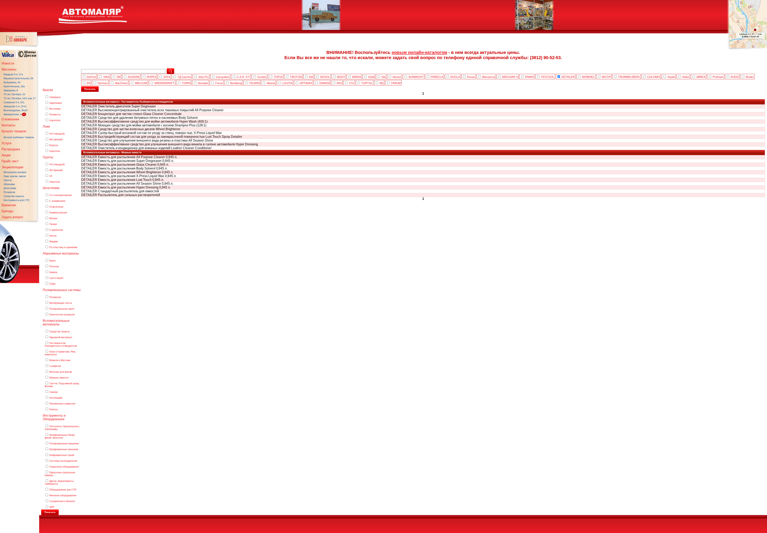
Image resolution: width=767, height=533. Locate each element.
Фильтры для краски (60, 372)
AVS (339, 83)
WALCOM (141, 83)
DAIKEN (324, 83)
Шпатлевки (10, 188)
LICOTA (287, 83)
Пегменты (55, 114)
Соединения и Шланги (62, 501)
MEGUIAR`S (510, 76)
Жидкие (53, 241)
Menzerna (488, 76)
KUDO (735, 76)
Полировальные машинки (64, 443)
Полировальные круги (61, 308)
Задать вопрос (12, 217)
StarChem (121, 83)
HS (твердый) (57, 133)
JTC (351, 83)
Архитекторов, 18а (14, 86)
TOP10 (278, 76)
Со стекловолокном (60, 195)
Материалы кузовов (15, 172)
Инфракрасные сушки (61, 455)
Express (53, 145)
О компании (10, 119)
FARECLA (437, 76)
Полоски (54, 266)
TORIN (186, 83)
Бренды (7, 211)
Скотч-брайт (56, 278)
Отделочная (56, 206)
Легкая (53, 224)
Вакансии (9, 205)
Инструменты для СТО (16, 200)
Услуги (6, 143)
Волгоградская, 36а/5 (16, 110)
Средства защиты (14, 196)
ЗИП (51, 507)
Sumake (203, 83)
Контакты (8, 125)
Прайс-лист (10, 161)
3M (119, 76)
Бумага (53, 272)
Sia (383, 76)
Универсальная (58, 212)
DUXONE (134, 76)
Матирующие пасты (60, 303)
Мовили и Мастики (59, 360)
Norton (397, 76)
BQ (382, 83)
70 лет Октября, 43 (14, 94)
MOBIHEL (588, 76)
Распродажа (11, 149)
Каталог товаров (14, 131)
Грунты (8, 180)
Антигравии (56, 397)
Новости (8, 63)
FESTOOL (547, 76)
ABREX (700, 76)
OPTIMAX (306, 83)
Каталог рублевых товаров (19, 137)
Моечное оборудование (63, 495)
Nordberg (236, 83)
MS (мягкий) (56, 139)
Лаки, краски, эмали (15, 176)
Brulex (750, 76)
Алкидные (55, 97)
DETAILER (568, 76)
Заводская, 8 (11, 90)
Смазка (53, 392)
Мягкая (53, 218)
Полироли (9, 192)
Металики (55, 108)
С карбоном (56, 230)
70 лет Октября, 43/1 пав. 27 (20, 98)
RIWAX (529, 76)
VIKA (106, 76)
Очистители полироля (62, 314)
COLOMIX (653, 76)
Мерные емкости (59, 377)
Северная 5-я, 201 (14, 102)
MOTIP (606, 76)
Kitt (311, 76)
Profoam (718, 76)
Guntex (261, 76)
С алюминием (57, 201)
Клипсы (53, 409)
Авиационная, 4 (13, 114)
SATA (166, 76)
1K (50, 176)
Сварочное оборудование (64, 466)
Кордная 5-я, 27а (13, 74)
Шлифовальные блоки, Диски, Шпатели (60, 436)
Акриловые (55, 103)
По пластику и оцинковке (63, 247)
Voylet (671, 76)
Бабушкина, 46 (12, 82)
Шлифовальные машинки (63, 449)
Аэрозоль (54, 151)
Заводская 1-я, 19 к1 (15, 106)
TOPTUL (367, 83)
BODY (341, 76)
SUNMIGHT (415, 76)
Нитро (53, 235)
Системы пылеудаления (63, 461)
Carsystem (223, 76)
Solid (371, 76)
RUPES (151, 76)
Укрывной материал (60, 337)
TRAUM (396, 83)
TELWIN (254, 83)
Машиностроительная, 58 (18, 78)
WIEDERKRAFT (164, 83)
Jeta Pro (203, 76)
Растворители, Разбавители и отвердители (61, 344)
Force (219, 83)
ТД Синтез (184, 76)
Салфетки (55, 366)
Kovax (471, 76)
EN (88, 83)
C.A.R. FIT (243, 76)
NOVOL (325, 76)
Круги (52, 260)
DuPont (91, 76)
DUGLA (455, 76)
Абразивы (9, 184)
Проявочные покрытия (62, 403)
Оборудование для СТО (62, 489)
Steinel (271, 83)
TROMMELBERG (629, 76)
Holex (685, 76)
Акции (6, 155)
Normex (103, 83)
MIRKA (356, 76)
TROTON (296, 76)
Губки (52, 283)
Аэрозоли (54, 120)
